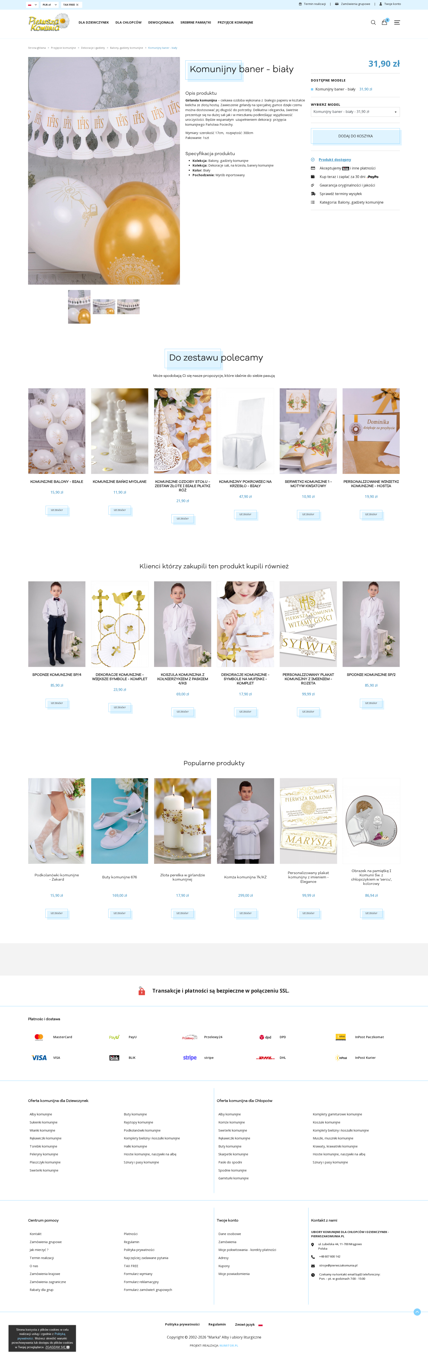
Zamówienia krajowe (45, 1274)
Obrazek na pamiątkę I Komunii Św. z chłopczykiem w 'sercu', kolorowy (371, 877)
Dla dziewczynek (94, 22)
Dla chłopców (128, 22)
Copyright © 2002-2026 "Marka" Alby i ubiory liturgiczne (214, 1337)
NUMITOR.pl (229, 1345)
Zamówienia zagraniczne (48, 1282)
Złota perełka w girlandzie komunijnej (182, 877)
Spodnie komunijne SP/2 (371, 674)
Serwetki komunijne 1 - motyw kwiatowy (308, 483)
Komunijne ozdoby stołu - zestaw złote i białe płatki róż (182, 486)
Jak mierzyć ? (39, 1250)
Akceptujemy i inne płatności (347, 168)
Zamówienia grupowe (355, 4)
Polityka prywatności (139, 1250)
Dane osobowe (229, 1234)
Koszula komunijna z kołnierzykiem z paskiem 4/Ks (182, 679)
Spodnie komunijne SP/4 (56, 674)
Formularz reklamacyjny (141, 1282)
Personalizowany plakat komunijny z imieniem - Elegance (308, 877)
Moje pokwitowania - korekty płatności (247, 1250)
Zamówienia (227, 1242)
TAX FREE (131, 1266)
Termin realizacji (314, 4)
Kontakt (36, 1234)
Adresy (223, 1258)
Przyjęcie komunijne (235, 22)
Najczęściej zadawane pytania (146, 1258)
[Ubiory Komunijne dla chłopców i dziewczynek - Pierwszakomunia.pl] (49, 22)
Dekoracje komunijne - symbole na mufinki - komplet (245, 679)
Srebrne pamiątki (195, 22)
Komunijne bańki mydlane (119, 481)
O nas (34, 1266)
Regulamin (131, 1242)
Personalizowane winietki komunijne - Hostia (371, 483)
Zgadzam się (56, 1347)
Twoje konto (392, 4)
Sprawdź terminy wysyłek (340, 193)
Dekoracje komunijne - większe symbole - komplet (119, 676)
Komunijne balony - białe (56, 481)
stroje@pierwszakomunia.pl (338, 1265)
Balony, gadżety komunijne (361, 202)
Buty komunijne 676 (119, 877)
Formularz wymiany (138, 1274)
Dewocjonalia (161, 22)
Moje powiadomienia (234, 1274)
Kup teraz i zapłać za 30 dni (342, 176)
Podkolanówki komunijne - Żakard (57, 877)
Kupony (224, 1266)
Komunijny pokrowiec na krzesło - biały (245, 483)
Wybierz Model (325, 104)
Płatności (130, 1234)
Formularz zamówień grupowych (148, 1290)
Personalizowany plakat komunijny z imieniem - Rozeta (308, 679)
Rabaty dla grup (41, 1290)
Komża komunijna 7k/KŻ (245, 877)
